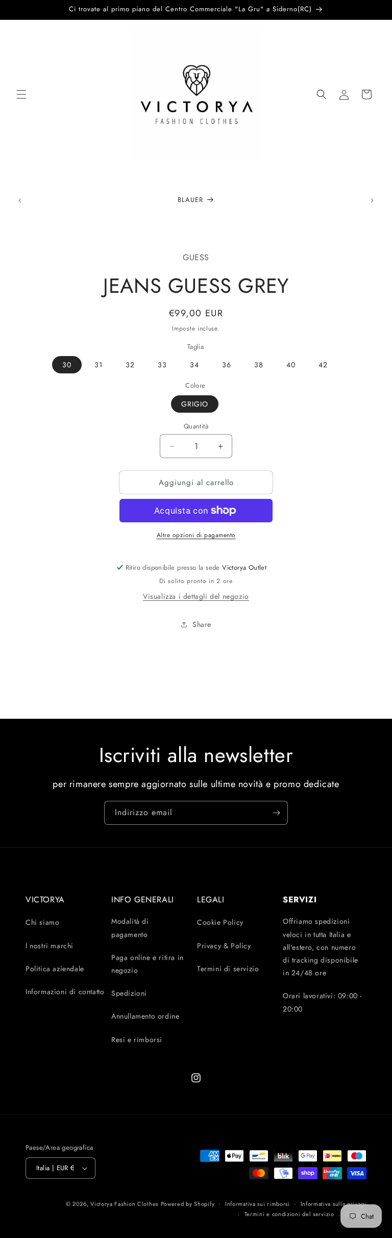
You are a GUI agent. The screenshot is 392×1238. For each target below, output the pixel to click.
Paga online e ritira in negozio (147, 963)
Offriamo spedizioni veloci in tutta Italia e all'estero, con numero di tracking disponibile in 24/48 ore (320, 947)
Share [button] (201, 624)
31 (98, 365)
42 (323, 365)
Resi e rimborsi (136, 1039)
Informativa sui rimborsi (257, 1204)
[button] (21, 94)
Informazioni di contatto (65, 992)
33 (162, 365)
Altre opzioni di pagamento (196, 535)
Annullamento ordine (145, 1016)
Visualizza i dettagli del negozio (196, 596)
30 (66, 365)
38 (258, 365)
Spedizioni (129, 993)
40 (291, 365)
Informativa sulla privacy (334, 1204)
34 (194, 365)
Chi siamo (42, 922)
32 (130, 365)
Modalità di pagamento (130, 927)
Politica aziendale (55, 969)
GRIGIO (194, 404)
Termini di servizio (228, 969)
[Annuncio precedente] (20, 200)
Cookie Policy (220, 922)
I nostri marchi (50, 946)
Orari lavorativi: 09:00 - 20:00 (322, 1002)
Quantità (196, 426)
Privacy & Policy (224, 946)
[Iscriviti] (276, 813)
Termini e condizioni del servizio (289, 1214)
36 (226, 365)
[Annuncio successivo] (372, 200)
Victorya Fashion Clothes (124, 1204)
